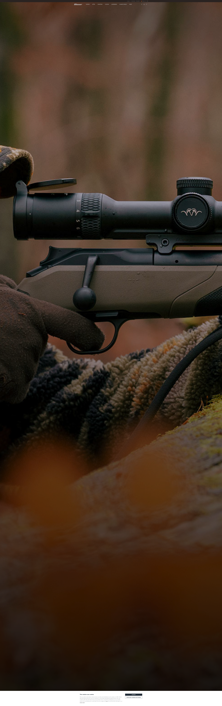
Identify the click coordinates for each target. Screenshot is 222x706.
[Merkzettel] (146, 4)
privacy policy (82, 702)
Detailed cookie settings (134, 697)
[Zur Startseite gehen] (78, 4)
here (107, 701)
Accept (134, 694)
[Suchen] (141, 4)
